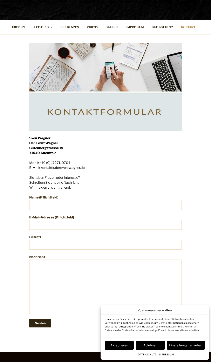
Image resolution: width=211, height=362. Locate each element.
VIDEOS (92, 27)
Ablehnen (150, 345)
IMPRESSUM (166, 354)
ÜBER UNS (19, 27)
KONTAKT (188, 27)
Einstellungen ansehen (186, 345)
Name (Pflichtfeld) (43, 197)
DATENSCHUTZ (147, 354)
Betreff (35, 237)
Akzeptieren (119, 345)
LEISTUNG (41, 27)
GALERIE (112, 27)
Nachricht (37, 257)
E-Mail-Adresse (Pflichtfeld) (51, 217)
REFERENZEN (69, 27)
